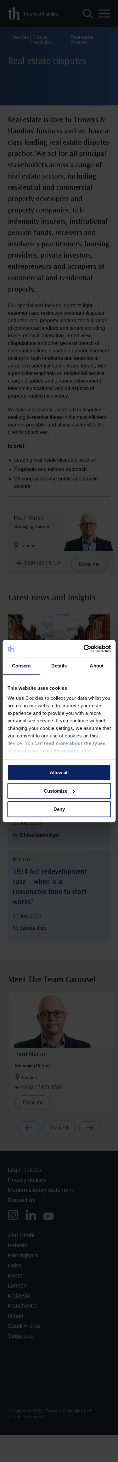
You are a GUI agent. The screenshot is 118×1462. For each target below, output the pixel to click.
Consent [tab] (21, 665)
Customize (55, 791)
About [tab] (97, 665)
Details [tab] (59, 665)
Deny (59, 809)
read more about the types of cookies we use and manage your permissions (56, 751)
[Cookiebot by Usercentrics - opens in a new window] (84, 649)
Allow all (59, 772)
